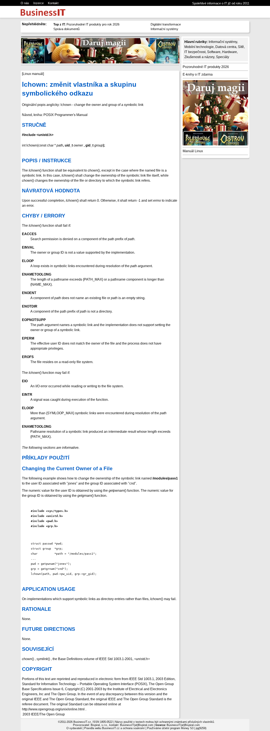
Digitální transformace (166, 24)
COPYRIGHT (37, 669)
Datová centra (225, 47)
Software (213, 52)
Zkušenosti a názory (199, 57)
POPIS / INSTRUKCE (46, 160)
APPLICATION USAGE (48, 589)
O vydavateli (74, 728)
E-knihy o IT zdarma (198, 74)
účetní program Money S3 (177, 728)
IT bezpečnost (194, 52)
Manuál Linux (193, 151)
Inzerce (38, 3)
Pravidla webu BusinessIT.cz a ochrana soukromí (114, 728)
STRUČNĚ (34, 125)
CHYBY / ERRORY (43, 215)
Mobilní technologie (199, 47)
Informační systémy (164, 29)
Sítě (241, 47)
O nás (25, 3)
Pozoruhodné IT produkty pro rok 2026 (86, 24)
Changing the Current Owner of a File (67, 468)
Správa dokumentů (66, 29)
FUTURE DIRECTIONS (48, 629)
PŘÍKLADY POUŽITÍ (45, 458)
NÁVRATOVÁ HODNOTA (51, 190)
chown (27, 659)
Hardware (229, 52)
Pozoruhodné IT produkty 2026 (206, 67)
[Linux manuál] (33, 74)
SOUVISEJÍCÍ (38, 649)
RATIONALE (36, 609)
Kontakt (53, 3)
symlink (42, 659)
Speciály (222, 57)
